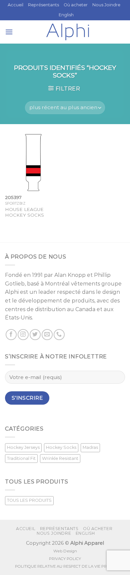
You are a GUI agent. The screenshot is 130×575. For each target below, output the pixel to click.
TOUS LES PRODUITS (29, 500)
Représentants (43, 4)
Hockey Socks (61, 447)
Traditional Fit (21, 458)
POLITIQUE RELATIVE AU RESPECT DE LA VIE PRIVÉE (65, 566)
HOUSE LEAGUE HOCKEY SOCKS (24, 212)
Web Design (65, 551)
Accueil (15, 4)
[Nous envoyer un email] (47, 334)
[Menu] (9, 32)
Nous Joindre (106, 4)
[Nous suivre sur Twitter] (35, 334)
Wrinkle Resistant (60, 458)
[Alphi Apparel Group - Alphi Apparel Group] (68, 32)
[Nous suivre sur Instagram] (23, 334)
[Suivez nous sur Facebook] (11, 334)
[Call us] (59, 334)
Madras (90, 447)
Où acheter (76, 4)
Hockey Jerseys (23, 447)
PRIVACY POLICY (65, 558)
